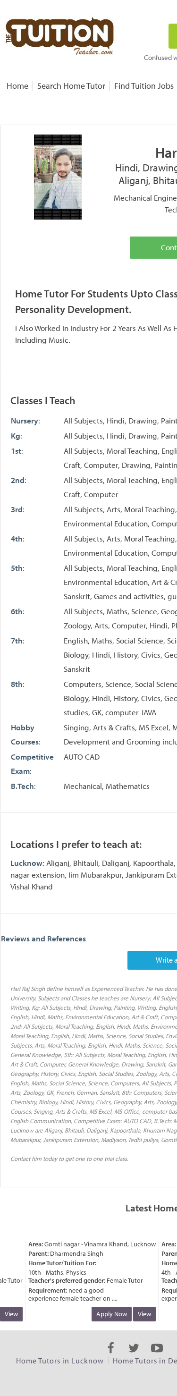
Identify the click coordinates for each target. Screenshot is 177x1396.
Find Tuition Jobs (144, 85)
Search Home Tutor (71, 85)
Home (17, 85)
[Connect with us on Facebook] (110, 1356)
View (140, 1314)
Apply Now (108, 1314)
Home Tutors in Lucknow (60, 1360)
